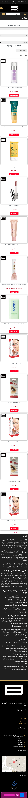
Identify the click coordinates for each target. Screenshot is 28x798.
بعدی (7, 533)
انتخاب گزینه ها (14, 213)
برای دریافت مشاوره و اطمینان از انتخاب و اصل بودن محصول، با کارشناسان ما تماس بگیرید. (14, 2)
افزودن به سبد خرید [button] (14, 95)
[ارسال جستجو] (3, 14)
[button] (26, 8)
